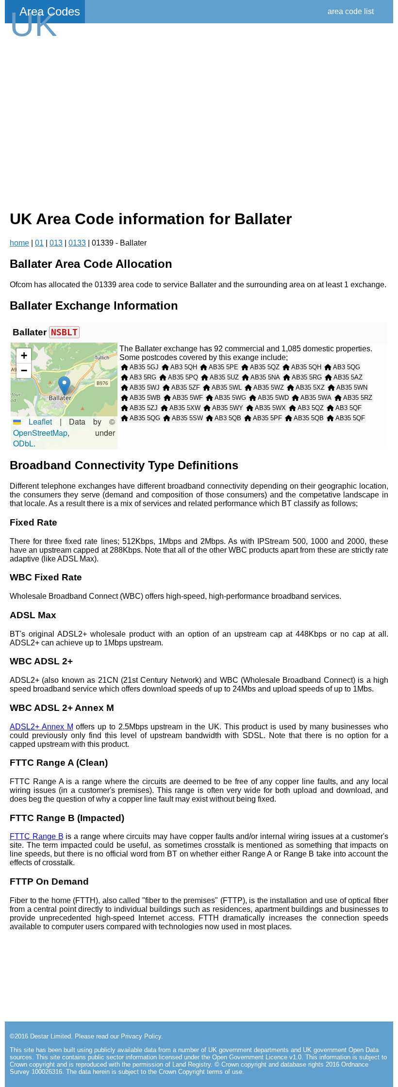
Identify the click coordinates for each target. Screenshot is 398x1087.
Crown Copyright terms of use (200, 1071)
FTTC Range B (37, 836)
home (19, 243)
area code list (351, 11)
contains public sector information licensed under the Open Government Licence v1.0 (181, 1057)
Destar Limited (50, 1036)
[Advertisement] (199, 122)
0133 (77, 243)
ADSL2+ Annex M (41, 727)
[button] (64, 386)
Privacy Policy (141, 1036)
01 (39, 243)
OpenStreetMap (40, 432)
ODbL (23, 443)
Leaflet (36, 421)
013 (56, 243)
